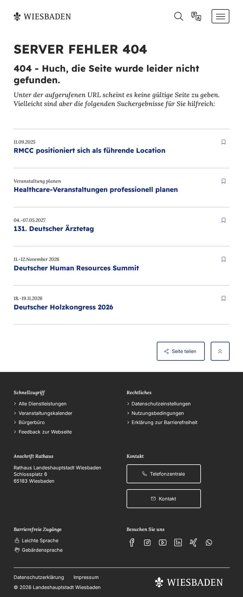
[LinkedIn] (178, 542)
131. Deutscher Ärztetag (54, 228)
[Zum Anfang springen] (220, 351)
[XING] (193, 542)
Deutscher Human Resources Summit (76, 268)
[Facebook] (132, 542)
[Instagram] (147, 542)
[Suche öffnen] (178, 16)
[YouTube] (162, 542)
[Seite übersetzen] (196, 16)
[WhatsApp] (209, 542)
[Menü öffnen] (221, 16)
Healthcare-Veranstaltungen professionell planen (96, 189)
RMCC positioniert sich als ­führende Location (89, 150)
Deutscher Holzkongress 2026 (63, 307)
